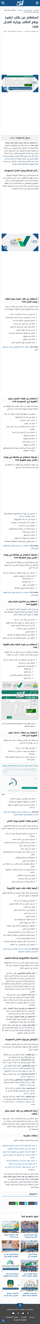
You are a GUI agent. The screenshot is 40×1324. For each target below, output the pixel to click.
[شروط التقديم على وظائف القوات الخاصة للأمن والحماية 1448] (29, 1266)
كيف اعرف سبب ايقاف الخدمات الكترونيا (21, 1148)
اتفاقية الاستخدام (20, 1319)
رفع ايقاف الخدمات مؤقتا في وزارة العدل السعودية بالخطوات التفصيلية (20, 950)
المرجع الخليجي (29, 10)
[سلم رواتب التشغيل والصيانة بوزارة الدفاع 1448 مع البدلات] (29, 1285)
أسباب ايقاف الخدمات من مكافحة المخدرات (20, 1160)
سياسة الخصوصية (12, 1317)
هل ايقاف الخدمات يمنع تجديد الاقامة (22, 1163)
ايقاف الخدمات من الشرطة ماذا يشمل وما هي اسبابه (19, 1156)
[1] (12, 188)
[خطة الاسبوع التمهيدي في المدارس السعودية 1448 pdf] (29, 1246)
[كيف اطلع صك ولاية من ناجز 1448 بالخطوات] (10, 1227)
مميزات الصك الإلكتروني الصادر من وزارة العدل (20, 348)
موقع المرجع (34, 158)
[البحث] (3, 3)
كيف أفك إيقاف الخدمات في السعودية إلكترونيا (18, 1145)
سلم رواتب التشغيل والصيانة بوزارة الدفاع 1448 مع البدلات (29, 1295)
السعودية (20, 10)
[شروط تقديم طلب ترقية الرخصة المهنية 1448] (10, 1266)
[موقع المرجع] (20, 3)
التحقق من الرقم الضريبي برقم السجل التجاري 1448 (11, 1295)
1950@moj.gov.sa (13, 1068)
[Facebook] (27, 1313)
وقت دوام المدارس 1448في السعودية (30, 1236)
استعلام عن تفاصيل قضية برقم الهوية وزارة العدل (20, 547)
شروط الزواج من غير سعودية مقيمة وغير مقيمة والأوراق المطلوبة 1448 (11, 1257)
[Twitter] (23, 1313)
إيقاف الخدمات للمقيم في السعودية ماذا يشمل (18, 1151)
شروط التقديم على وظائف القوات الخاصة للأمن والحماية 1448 (29, 1276)
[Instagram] (18, 1313)
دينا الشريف (28, 31)
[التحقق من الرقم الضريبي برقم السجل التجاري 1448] (10, 1285)
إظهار (12, 137)
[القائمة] (37, 3)
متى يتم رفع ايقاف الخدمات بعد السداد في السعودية (20, 1168)
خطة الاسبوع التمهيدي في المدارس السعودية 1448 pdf (30, 1257)
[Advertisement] (20, 54)
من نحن (31, 1317)
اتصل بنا (24, 1317)
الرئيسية (36, 10)
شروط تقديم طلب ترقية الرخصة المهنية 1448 (10, 1276)
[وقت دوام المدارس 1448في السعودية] (29, 1227)
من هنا (13, 314)
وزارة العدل (31, 609)
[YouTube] (13, 1313)
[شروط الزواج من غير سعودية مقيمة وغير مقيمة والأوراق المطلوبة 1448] (10, 1246)
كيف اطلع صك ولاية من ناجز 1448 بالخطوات (11, 1237)
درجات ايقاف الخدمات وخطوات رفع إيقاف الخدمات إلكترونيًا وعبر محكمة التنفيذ (20, 813)
